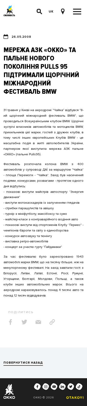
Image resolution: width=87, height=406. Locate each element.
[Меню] (77, 11)
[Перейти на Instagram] (46, 387)
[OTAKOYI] (74, 397)
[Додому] (9, 11)
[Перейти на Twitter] (71, 387)
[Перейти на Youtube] (54, 387)
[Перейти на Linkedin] (62, 387)
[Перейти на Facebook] (37, 387)
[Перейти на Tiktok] (79, 387)
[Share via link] (52, 322)
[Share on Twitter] (24, 322)
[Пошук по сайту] (39, 11)
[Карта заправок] (62, 11)
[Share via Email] (38, 322)
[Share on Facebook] (10, 322)
